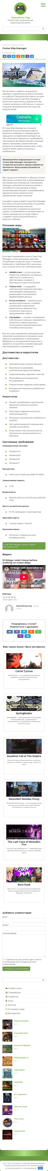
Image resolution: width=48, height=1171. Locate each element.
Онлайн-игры (14, 988)
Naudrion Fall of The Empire (24, 756)
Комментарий (9, 933)
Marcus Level (20, 1106)
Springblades (24, 713)
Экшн (10, 1001)
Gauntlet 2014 (21, 1033)
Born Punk (24, 884)
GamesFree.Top (20, 17)
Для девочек (14, 1013)
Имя (5, 917)
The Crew (19, 1119)
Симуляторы (14, 992)
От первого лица (16, 1009)
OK (40, 1168)
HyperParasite (21, 1021)
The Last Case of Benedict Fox (24, 843)
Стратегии (13, 996)
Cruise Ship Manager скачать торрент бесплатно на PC (19, 546)
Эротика (12, 1005)
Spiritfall (18, 1082)
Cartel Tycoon (24, 671)
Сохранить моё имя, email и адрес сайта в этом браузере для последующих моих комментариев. (21, 961)
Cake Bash (19, 1070)
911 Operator (20, 1094)
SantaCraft (19, 1131)
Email (5, 925)
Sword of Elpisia (22, 1045)
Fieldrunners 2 (21, 1057)
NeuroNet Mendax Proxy (24, 799)
